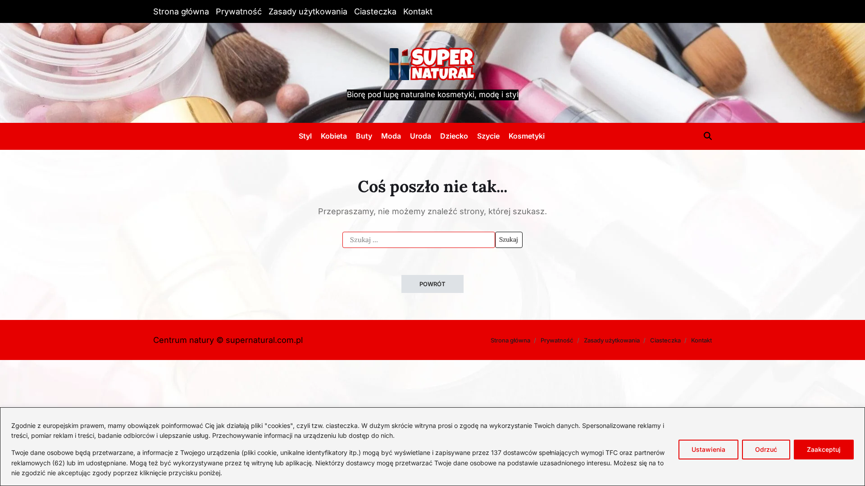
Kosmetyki (527, 135)
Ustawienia (708, 449)
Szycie (488, 135)
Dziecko (454, 135)
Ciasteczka (375, 11)
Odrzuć (766, 449)
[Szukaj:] (418, 240)
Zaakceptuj (824, 449)
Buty (364, 135)
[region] (432, 446)
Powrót (432, 284)
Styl (305, 135)
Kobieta (334, 135)
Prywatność (239, 11)
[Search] (708, 136)
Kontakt (417, 11)
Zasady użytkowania (308, 11)
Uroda (420, 135)
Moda (391, 135)
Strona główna (181, 11)
